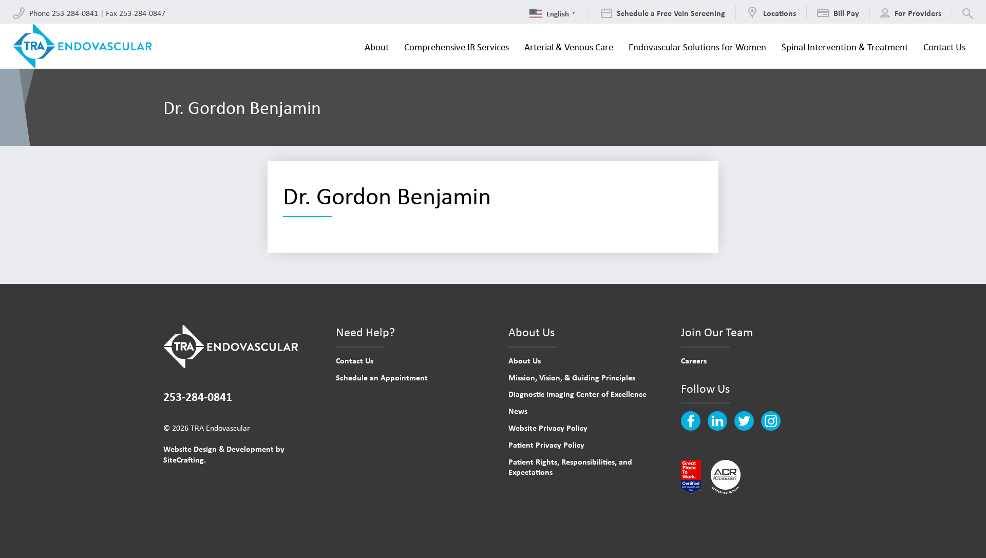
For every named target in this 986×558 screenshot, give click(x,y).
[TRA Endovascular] (86, 46)
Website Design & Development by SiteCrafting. (224, 454)
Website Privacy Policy (547, 427)
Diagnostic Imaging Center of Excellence (577, 393)
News (517, 410)
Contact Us (354, 360)
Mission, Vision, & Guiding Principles (571, 377)
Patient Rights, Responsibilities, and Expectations (570, 467)
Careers (694, 360)
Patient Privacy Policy (546, 444)
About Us (524, 360)
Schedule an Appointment (382, 377)
